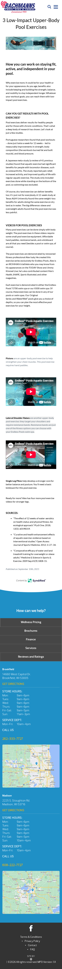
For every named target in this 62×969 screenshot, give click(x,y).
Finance (31, 639)
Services (30, 648)
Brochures (30, 631)
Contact (32, 945)
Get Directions (13, 684)
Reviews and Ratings (31, 656)
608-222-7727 (12, 865)
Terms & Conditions (31, 937)
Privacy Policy (32, 941)
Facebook (31, 928)
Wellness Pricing (31, 622)
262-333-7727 (12, 739)
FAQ (32, 949)
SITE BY (31, 956)
